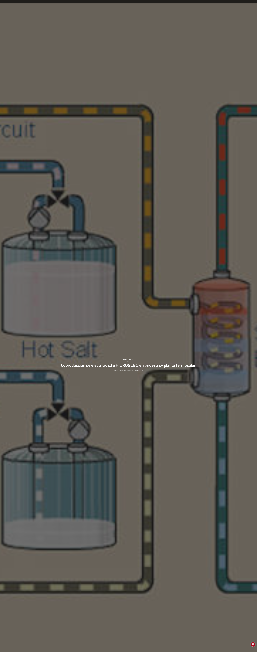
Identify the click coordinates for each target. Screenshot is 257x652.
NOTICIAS (131, 359)
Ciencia (124, 359)
